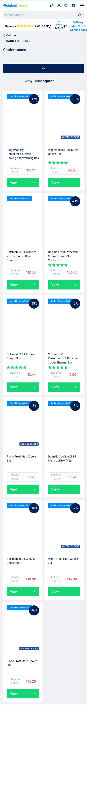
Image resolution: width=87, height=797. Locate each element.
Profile (59, 5)
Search (79, 14)
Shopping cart (73, 5)
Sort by (27, 81)
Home (52, 5)
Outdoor (11, 35)
